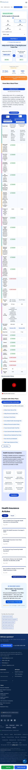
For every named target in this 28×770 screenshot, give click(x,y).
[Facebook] (1, 720)
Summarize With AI (18, 7)
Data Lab (17, 737)
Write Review (23, 737)
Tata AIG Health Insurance (19, 488)
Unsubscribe (5, 740)
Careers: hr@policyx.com (8, 665)
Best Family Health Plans (8, 625)
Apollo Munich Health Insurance (8, 483)
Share (26, 7)
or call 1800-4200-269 (19, 645)
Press (1, 734)
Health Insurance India (7, 616)
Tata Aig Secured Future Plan (14, 91)
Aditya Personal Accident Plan (11, 413)
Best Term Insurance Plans (5, 703)
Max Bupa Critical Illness (9, 417)
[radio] (8, 21)
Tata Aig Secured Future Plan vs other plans (13, 405)
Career (11, 734)
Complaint (9, 742)
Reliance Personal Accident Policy (11, 424)
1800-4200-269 (5, 660)
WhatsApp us (5, 662)
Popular (12, 515)
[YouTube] (11, 720)
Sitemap (3, 737)
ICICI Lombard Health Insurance (8, 488)
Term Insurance (18, 674)
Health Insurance (19, 671)
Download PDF (14, 112)
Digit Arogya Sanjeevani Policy (11, 442)
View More (5, 446)
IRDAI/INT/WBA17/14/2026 (5, 749)
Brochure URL (13, 328)
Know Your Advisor (21, 740)
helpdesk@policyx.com (7, 658)
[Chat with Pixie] (25, 761)
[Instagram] (8, 720)
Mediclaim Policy (4, 706)
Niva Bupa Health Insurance (19, 483)
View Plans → (14, 38)
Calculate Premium (8, 121)
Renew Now (15, 742)
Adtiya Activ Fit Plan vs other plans (11, 402)
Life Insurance (18, 676)
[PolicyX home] (5, 2)
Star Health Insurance (8, 472)
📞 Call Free (7, 767)
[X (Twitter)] (5, 720)
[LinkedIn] (14, 720)
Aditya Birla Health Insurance (8, 478)
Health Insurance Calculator (4, 698)
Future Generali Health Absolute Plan (12, 431)
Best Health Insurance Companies (10, 619)
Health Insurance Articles (19, 576)
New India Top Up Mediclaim (10, 438)
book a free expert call (15, 42)
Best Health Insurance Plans (8, 622)
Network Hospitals (4, 687)
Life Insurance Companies (6, 700)
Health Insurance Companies (4, 694)
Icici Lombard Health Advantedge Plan (13, 420)
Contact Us (25, 734)
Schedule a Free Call (14, 601)
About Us (6, 734)
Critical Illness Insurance (8, 628)
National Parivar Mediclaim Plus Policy (12, 435)
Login (20, 742)
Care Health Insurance (19, 472)
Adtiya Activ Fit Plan (14, 89)
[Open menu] (26, 2)
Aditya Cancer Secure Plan (10, 410)
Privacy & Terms (10, 737)
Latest (5, 515)
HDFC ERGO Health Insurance (19, 478)
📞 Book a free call (20, 767)
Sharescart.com (12, 740)
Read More (14, 495)
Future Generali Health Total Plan (11, 427)
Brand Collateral (17, 734)
